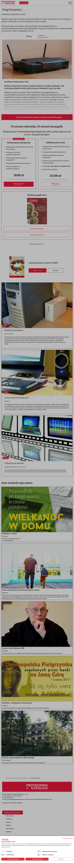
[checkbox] (3, 851)
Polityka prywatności (68, 838)
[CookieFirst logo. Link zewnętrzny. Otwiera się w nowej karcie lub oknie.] (4, 839)
